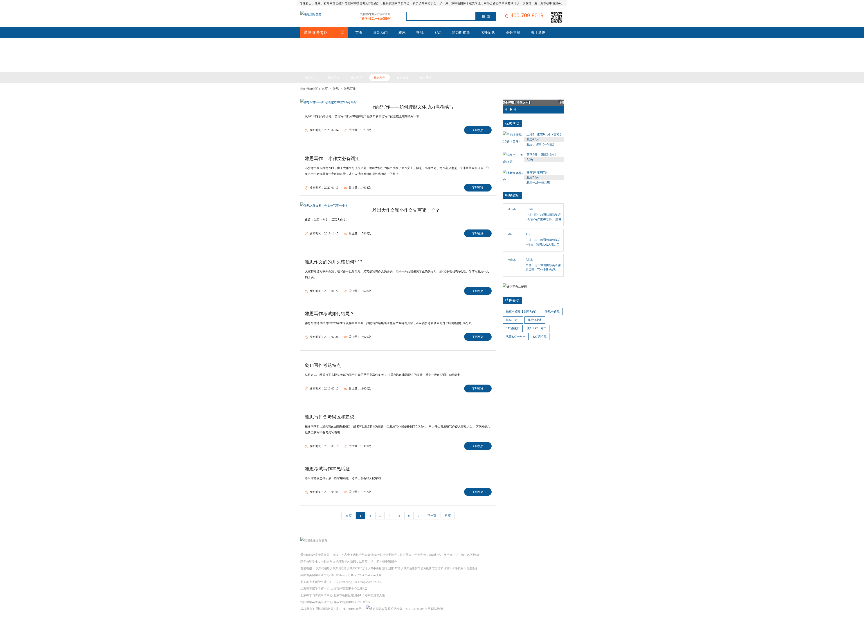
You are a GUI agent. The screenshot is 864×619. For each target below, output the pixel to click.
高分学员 (513, 32)
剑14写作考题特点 (323, 365)
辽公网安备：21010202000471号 (409, 608)
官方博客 (437, 568)
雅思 (402, 32)
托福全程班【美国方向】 (522, 311)
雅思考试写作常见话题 (327, 468)
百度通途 (472, 568)
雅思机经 (402, 77)
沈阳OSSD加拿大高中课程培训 (368, 568)
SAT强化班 (513, 328)
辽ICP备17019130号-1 (350, 608)
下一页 (432, 515)
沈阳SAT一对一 (516, 336)
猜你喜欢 (512, 300)
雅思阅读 (356, 77)
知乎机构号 (459, 568)
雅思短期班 (534, 320)
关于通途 (538, 32)
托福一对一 (513, 320)
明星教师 (512, 195)
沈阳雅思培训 (341, 568)
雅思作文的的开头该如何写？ (334, 261)
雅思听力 (311, 77)
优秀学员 (512, 123)
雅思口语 (334, 77)
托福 (420, 32)
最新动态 (380, 32)
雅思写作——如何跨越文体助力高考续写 (412, 106)
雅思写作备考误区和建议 (329, 416)
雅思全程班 (552, 311)
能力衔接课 (461, 32)
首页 (358, 32)
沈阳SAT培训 (395, 568)
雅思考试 (425, 77)
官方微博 (426, 568)
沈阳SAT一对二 (537, 328)
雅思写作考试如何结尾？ (329, 313)
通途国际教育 (325, 608)
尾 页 (447, 515)
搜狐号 (448, 568)
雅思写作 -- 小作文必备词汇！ (334, 158)
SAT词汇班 (540, 336)
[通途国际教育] (311, 14)
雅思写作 (379, 77)
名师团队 (488, 32)
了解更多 (478, 130)
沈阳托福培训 (324, 568)
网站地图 (437, 608)
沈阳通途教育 (412, 568)
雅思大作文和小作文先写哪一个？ (406, 210)
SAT (437, 32)
